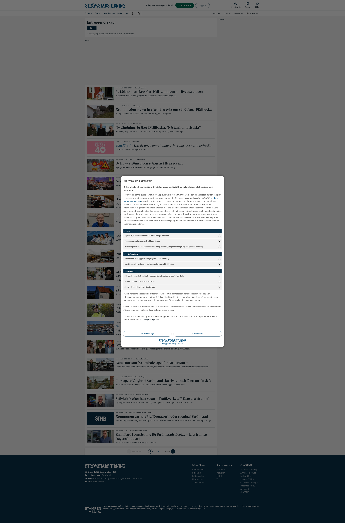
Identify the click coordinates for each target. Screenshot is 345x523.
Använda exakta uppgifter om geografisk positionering (147, 258)
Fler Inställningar (147, 333)
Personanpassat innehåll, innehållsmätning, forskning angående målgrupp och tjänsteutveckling (164, 247)
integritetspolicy (151, 319)
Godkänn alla (197, 333)
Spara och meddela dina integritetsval (140, 287)
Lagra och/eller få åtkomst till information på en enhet (147, 235)
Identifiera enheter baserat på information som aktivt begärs (149, 264)
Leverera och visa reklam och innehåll (140, 281)
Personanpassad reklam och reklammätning (142, 241)
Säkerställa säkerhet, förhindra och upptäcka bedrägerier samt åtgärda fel (154, 276)
